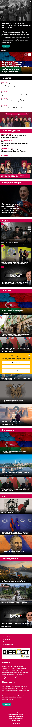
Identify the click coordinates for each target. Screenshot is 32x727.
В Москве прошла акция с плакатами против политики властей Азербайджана (16, 94)
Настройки (16, 371)
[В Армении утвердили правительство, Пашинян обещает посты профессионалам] (16, 545)
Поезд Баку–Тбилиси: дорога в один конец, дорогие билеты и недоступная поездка (14, 580)
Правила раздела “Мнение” (16, 714)
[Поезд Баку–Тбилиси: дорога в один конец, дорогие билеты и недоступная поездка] (16, 572)
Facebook (7, 637)
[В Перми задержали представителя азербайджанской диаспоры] (16, 392)
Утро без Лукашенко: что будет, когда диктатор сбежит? (13, 511)
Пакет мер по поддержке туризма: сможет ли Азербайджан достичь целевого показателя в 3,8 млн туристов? (15, 378)
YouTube (6, 642)
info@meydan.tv (9, 644)
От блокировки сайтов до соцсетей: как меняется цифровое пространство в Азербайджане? (12, 208)
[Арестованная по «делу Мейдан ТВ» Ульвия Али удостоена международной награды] (16, 254)
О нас (23, 712)
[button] (29, 54)
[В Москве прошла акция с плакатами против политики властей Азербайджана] (16, 326)
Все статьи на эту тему (7, 155)
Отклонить (16, 367)
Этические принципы (14, 712)
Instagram (7, 639)
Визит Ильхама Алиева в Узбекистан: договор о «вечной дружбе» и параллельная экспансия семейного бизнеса (15, 350)
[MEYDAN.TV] (3, 50)
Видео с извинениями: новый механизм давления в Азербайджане (13, 241)
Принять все (16, 362)
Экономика (7, 430)
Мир (3, 496)
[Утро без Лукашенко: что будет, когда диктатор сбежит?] (16, 506)
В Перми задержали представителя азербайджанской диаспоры (12, 401)
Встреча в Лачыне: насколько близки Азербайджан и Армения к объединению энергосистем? (16, 86)
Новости (6, 78)
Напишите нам (16, 720)
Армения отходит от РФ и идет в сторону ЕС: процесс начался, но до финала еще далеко (15, 533)
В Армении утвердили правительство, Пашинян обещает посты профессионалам (14, 552)
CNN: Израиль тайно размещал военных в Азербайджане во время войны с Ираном (14, 603)
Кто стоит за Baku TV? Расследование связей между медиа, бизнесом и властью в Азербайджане (15, 283)
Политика (6, 290)
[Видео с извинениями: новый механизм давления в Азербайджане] (16, 233)
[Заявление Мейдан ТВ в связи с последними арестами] (16, 178)
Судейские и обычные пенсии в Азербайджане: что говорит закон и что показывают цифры (13, 423)
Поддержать (6, 46)
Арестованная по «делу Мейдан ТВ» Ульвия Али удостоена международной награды (14, 262)
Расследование (9, 558)
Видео (4, 220)
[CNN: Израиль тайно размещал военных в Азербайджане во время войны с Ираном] (16, 594)
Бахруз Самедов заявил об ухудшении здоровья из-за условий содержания (15, 101)
